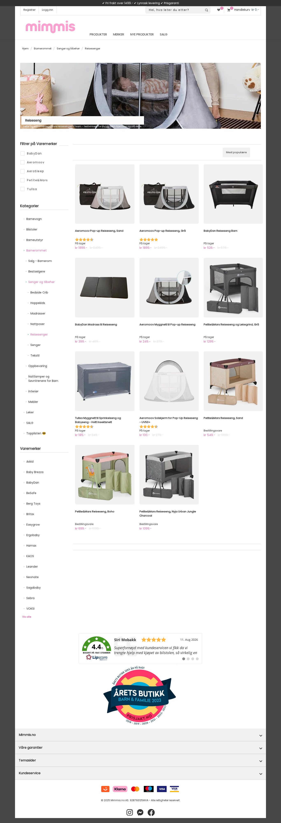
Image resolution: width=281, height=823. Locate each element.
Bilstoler (31, 229)
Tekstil (34, 355)
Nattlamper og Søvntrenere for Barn (43, 378)
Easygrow (33, 525)
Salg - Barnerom (40, 261)
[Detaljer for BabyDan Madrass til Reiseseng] (104, 287)
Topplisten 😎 (36, 433)
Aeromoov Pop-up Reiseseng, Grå (162, 231)
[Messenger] (140, 812)
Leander (32, 567)
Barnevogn (34, 219)
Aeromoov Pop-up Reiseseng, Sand (99, 231)
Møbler (33, 402)
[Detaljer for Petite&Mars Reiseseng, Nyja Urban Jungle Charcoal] (169, 474)
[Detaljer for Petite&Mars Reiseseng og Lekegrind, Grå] (233, 287)
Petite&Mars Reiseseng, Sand (223, 418)
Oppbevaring (37, 366)
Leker (30, 412)
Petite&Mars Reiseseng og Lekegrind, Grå (231, 324)
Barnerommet (42, 48)
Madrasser (37, 313)
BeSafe (31, 493)
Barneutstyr (34, 240)
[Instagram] (130, 812)
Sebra (30, 598)
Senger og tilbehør (68, 48)
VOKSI (30, 609)
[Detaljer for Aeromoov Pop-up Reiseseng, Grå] (169, 194)
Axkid (30, 461)
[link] (140, 648)
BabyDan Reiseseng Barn (220, 231)
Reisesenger (39, 334)
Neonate (32, 577)
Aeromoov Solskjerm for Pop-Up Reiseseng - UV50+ (168, 420)
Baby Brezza (34, 472)
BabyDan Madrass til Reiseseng (96, 324)
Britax (30, 514)
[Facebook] (151, 812)
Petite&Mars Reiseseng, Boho (94, 511)
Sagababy (33, 588)
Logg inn (47, 10)
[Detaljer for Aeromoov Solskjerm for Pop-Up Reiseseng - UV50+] (169, 381)
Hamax (31, 546)
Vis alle (26, 616)
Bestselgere (36, 271)
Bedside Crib (39, 292)
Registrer (29, 10)
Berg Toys (33, 504)
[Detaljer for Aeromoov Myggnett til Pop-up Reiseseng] (169, 287)
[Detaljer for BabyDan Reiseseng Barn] (233, 194)
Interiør (33, 391)
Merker (118, 34)
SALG (29, 423)
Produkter (98, 34)
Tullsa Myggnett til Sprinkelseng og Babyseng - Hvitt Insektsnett (98, 420)
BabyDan (32, 482)
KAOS (30, 556)
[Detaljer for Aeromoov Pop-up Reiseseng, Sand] (104, 194)
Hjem (25, 48)
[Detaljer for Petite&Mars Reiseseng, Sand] (233, 381)
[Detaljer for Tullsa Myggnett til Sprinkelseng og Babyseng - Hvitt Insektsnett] (104, 381)
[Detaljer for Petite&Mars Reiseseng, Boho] (104, 474)
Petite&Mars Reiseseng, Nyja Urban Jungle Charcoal (167, 514)
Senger (35, 345)
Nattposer (37, 324)
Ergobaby (33, 535)
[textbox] (174, 10)
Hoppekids (37, 303)
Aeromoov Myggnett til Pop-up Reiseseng (167, 324)
